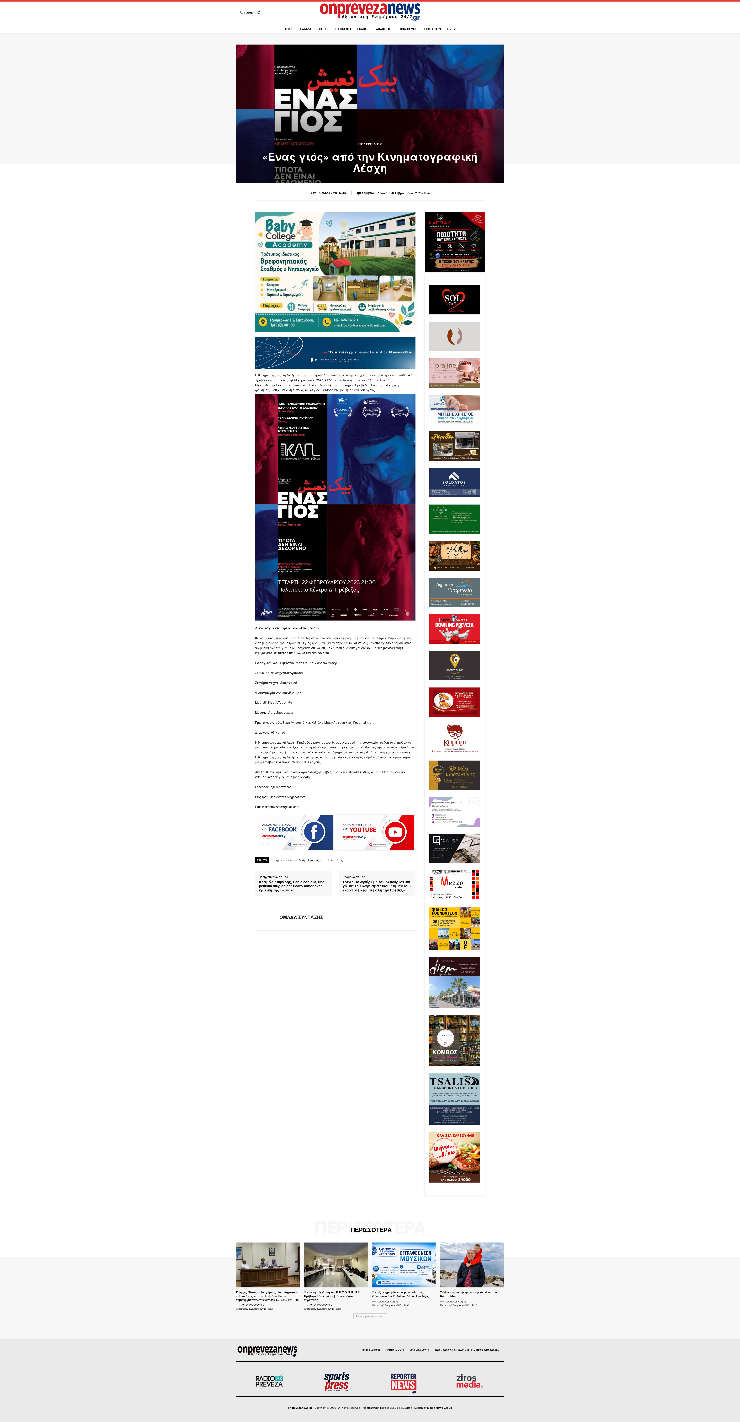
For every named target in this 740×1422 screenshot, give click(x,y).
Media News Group (439, 1407)
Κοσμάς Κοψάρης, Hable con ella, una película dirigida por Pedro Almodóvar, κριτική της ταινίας (291, 886)
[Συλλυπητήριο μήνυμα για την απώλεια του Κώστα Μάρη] (472, 1265)
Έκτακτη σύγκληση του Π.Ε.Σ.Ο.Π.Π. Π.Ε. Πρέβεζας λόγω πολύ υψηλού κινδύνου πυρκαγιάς (332, 1296)
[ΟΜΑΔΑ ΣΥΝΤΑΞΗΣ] (264, 917)
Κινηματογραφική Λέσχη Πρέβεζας (297, 860)
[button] (251, 12)
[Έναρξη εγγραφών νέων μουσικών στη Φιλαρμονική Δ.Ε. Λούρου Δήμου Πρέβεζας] (404, 1265)
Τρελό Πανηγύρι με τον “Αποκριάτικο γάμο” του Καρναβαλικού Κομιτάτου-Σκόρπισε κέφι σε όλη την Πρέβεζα (376, 886)
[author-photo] (238, 1305)
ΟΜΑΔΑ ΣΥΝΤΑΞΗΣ (333, 193)
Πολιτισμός (370, 144)
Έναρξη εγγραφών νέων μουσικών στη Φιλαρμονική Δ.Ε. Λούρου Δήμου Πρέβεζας (400, 1294)
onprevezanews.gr (300, 1407)
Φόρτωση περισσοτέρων (369, 1316)
